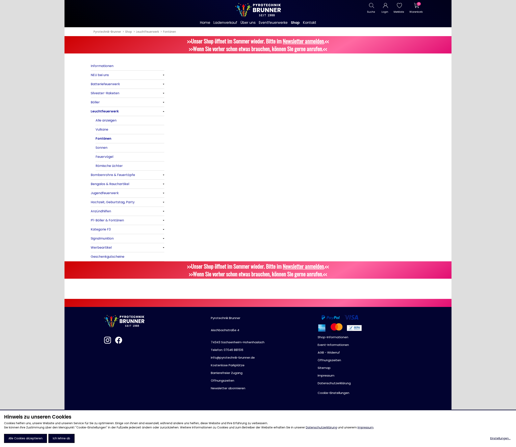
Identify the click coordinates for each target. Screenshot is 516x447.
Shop (128, 32)
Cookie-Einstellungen (333, 393)
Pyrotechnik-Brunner (107, 32)
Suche (371, 12)
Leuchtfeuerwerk (147, 32)
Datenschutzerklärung (321, 427)
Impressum (365, 427)
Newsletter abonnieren (228, 388)
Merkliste (399, 12)
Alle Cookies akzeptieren (25, 438)
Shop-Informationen (333, 337)
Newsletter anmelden (303, 41)
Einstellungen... (500, 438)
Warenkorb (415, 12)
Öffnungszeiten (222, 380)
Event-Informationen (333, 345)
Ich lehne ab (61, 438)
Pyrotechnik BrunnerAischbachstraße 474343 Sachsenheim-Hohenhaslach (237, 330)
